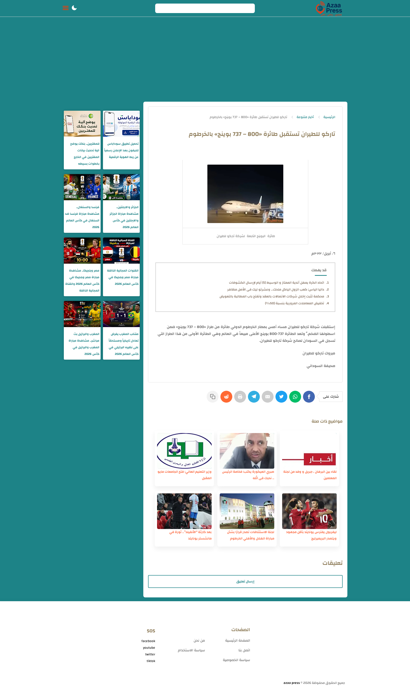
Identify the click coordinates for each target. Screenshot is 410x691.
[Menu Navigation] (66, 8)
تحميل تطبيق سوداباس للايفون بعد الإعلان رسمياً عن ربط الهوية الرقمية (121, 150)
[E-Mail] (268, 399)
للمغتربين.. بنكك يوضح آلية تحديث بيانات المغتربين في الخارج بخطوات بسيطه (84, 154)
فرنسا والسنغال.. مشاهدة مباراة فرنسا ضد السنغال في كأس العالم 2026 (82, 217)
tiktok (151, 661)
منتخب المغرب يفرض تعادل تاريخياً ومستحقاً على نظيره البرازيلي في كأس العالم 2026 (124, 344)
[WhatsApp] (296, 399)
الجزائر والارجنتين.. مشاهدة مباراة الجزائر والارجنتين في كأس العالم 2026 (124, 217)
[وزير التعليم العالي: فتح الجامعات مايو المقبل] (184, 451)
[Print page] (241, 399)
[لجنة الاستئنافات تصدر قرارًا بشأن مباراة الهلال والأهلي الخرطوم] (247, 511)
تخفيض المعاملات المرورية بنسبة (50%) (294, 303)
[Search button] (161, 8)
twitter (150, 654)
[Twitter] (282, 399)
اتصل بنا (244, 650)
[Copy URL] (213, 399)
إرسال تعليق (245, 581)
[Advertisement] (205, 66)
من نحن (199, 640)
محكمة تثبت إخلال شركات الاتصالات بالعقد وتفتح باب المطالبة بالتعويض (271, 296)
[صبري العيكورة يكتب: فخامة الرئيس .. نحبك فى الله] (247, 451)
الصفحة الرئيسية (237, 640)
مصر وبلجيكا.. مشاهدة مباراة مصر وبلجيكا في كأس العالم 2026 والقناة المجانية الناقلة (82, 280)
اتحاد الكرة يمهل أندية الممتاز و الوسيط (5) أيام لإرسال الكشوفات (276, 283)
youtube (149, 648)
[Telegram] (255, 399)
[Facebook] (310, 399)
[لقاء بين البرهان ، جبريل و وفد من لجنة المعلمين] (309, 451)
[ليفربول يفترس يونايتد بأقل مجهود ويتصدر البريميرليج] (309, 511)
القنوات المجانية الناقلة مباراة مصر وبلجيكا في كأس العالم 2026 (123, 277)
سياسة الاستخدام (191, 650)
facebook (148, 641)
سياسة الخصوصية (236, 660)
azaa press (292, 683)
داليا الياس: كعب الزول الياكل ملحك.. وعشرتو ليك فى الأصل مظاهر (275, 289)
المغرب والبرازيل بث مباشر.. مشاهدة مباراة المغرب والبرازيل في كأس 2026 (84, 344)
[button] (74, 8)
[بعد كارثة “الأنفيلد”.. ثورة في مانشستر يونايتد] (184, 511)
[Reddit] (227, 399)
